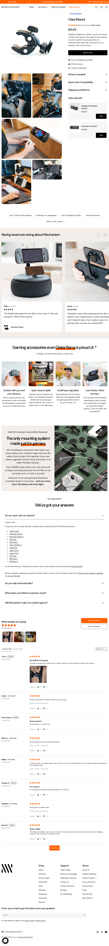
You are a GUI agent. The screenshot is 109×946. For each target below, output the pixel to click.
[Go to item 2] (19, 637)
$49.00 (84, 129)
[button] (73, 25)
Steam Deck (14, 531)
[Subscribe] (84, 915)
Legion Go (13, 548)
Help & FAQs (65, 870)
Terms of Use (29, 921)
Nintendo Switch (15, 534)
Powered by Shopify (25, 937)
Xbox (41, 886)
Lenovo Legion (44, 878)
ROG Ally (12, 539)
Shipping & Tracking (68, 878)
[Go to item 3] (30, 637)
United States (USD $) (13, 932)
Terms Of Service (88, 882)
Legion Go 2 (14, 553)
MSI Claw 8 (13, 561)
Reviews (63, 890)
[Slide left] (98, 234)
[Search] (96, 7)
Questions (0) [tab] (18, 649)
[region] (87, 120)
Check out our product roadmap (90, 573)
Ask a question (94, 626)
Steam (41, 870)
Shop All (42, 902)
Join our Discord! (13, 576)
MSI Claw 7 (13, 559)
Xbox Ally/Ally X (15, 545)
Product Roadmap (89, 874)
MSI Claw (42, 890)
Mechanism (12, 937)
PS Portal (12, 556)
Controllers (43, 898)
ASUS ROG (43, 882)
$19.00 (84, 112)
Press (84, 890)
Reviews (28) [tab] (6, 649)
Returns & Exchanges (68, 874)
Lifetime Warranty (67, 886)
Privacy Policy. (40, 921)
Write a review (94, 620)
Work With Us (87, 898)
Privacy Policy (87, 886)
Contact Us (64, 882)
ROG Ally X (13, 542)
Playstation (43, 894)
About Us (86, 870)
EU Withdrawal (66, 894)
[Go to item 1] (7, 637)
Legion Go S (14, 550)
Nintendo (42, 874)
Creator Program (88, 878)
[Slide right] (104, 234)
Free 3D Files (87, 894)
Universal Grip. (76, 566)
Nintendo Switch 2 (16, 537)
